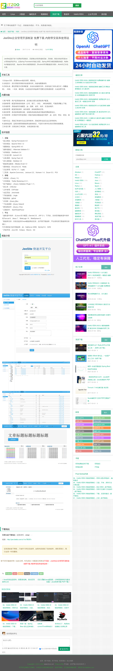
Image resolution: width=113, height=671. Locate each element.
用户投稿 (47, 661)
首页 (4, 14)
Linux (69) (97, 421)
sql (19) (78, 451)
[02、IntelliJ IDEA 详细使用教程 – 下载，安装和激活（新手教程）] (10, 616)
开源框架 (34, 573)
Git (76, 175)
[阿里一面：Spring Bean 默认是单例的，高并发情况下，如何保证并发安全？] (27, 616)
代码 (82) (79, 421)
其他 (4, 20)
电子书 (97, 208)
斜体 (34, 648)
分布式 (77, 197)
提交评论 (65, 649)
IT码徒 (97, 467)
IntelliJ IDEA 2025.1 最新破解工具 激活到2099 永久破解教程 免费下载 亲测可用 (92, 113)
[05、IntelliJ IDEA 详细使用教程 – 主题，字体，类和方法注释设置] (27, 597)
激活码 (77, 208)
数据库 (66, 14)
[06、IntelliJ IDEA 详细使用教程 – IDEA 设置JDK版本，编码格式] (10, 597)
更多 (106, 267)
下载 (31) (79, 441)
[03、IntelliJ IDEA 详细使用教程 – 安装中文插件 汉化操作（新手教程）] (62, 597)
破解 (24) (97, 444)
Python (77, 186)
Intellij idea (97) (99, 418)
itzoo (18, 49)
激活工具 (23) (81, 448)
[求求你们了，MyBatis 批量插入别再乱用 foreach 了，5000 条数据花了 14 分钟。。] (62, 616)
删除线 (22, 648)
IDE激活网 (79, 467)
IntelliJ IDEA (79, 14)
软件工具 (78, 219)
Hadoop (97, 175)
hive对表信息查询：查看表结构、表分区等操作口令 (18, 580)
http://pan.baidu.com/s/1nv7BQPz (19, 539)
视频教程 (44, 14)
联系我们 (62, 661)
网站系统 (98, 213)
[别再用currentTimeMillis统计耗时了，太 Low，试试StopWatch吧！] (45, 616)
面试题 (104, 14)
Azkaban (78, 172)
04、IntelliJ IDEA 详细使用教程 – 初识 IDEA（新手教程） (93, 487)
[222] (93, 138)
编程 (41, 573)
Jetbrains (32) (99, 438)
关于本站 (55, 661)
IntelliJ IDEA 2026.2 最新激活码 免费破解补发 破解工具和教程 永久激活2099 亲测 (92, 81)
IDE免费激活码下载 (82, 463)
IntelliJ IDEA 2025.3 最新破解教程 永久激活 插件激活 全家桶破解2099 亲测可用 (92, 94)
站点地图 (70, 661)
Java (15, 573)
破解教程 (78, 211)
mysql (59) (80, 428)
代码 (17, 31)
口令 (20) (97, 448)
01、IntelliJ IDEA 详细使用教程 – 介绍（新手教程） (91, 498)
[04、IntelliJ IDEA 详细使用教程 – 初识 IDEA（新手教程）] (45, 597)
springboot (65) (99, 424)
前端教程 (98, 197)
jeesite (20, 573)
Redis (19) (97, 451)
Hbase (77, 177)
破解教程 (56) (99, 428)
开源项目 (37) (99, 434)
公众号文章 (92, 14)
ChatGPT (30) (99, 441)
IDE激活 (97, 463)
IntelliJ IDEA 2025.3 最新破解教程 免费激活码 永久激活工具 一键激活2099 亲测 (92, 100)
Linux (13, 14)
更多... (106, 412)
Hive (96, 177)
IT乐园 (46, 561)
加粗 (16, 648)
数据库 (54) (80, 431)
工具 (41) (79, 434)
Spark (97, 186)
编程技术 (32, 14)
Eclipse (8, 573)
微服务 (77, 205)
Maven (97, 183)
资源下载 (55, 14)
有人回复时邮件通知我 (49, 648)
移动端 (97, 211)
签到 (3, 652)
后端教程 (78, 200)
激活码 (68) (80, 424)
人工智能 (98, 189)
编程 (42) (97, 431)
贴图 (11, 648)
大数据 (22, 14)
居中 (29, 648)
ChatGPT (98, 172)
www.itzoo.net (49, 664)
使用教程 (98, 191)
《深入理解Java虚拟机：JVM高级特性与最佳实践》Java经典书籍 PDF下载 (53, 580)
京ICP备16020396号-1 (78, 664)
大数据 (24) (80, 444)
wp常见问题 (79, 189)
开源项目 (98, 202)
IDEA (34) (79, 438)
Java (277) (80, 418)
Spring (27, 573)
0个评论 (50, 49)
